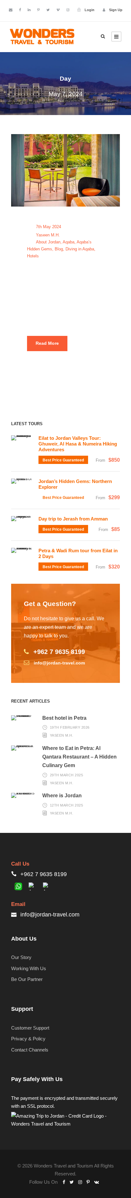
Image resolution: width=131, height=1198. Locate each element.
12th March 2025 (66, 805)
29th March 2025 (66, 775)
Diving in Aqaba (80, 249)
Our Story (21, 957)
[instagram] (67, 10)
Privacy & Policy (28, 1038)
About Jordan (48, 242)
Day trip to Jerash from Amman (73, 518)
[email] (10, 10)
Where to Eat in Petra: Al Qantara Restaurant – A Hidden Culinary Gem (79, 756)
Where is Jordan (62, 795)
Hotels (33, 256)
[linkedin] (29, 10)
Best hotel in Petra (64, 718)
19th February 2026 (70, 727)
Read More (47, 343)
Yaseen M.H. (48, 235)
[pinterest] (38, 10)
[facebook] (20, 10)
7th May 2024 (48, 226)
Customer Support (30, 1028)
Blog (59, 249)
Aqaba (68, 242)
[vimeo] (58, 10)
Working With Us (28, 968)
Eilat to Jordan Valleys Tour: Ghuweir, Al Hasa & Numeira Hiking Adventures (77, 443)
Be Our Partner (27, 979)
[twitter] (48, 10)
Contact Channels (29, 1049)
